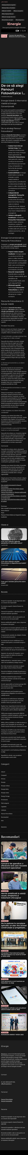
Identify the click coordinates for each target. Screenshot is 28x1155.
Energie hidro (5, 789)
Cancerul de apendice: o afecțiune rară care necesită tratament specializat (17, 37)
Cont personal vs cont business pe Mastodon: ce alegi (12, 982)
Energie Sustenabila (6, 1101)
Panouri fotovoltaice (6, 813)
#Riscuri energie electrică (8, 17)
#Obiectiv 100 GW (6, 11)
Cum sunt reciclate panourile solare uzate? (13, 582)
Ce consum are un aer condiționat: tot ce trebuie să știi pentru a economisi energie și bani (13, 642)
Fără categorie (5, 803)
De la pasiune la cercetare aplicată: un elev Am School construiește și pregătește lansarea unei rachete (14, 629)
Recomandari (5, 817)
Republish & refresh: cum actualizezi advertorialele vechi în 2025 (13, 1008)
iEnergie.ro (4, 1054)
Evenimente (4, 799)
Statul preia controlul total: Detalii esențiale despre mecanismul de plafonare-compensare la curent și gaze (13, 739)
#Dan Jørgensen (20, 20)
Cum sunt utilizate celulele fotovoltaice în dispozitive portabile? (13, 562)
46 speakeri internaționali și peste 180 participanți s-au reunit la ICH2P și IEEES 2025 (13, 954)
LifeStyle (3, 810)
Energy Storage (5, 796)
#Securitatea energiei (7, 20)
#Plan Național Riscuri (7, 14)
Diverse (3, 779)
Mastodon (4, 827)
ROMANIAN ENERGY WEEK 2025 (12, 1034)
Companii (3, 775)
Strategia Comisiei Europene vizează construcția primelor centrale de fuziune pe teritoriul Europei (13, 678)
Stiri (2, 820)
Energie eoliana (5, 786)
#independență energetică (8, 5)
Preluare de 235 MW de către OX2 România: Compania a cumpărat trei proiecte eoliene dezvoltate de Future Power (13, 731)
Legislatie (3, 806)
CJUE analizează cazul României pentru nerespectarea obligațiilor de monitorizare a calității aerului (13, 693)
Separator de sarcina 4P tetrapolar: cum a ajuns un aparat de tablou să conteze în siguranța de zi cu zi (12, 655)
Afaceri (3, 772)
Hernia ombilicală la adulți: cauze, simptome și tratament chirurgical (13, 895)
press (11, 96)
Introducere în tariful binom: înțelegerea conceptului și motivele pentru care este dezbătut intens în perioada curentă (12, 700)
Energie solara (5, 792)
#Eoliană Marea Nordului (8, 8)
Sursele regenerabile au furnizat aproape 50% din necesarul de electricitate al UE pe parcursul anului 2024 (13, 686)
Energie (3, 782)
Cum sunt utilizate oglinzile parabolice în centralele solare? (11, 542)
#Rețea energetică (18, 11)
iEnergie (14, 24)
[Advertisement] (14, 52)
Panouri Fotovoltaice (7, 1099)
